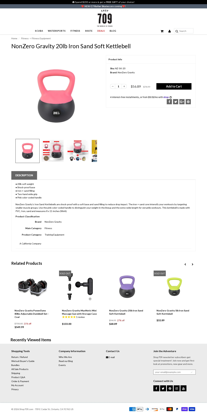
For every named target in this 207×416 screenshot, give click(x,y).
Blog (113, 31)
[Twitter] (163, 388)
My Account (17, 385)
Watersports (57, 31)
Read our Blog (66, 361)
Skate (89, 31)
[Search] (176, 31)
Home (14, 38)
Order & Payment (20, 381)
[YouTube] (183, 388)
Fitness (75, 31)
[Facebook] (156, 388)
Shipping (15, 373)
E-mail (111, 357)
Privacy (15, 389)
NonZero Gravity (126, 72)
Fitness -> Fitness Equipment (36, 38)
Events (62, 365)
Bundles (15, 365)
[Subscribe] (192, 372)
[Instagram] (177, 388)
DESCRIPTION (24, 175)
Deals (101, 31)
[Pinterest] (170, 388)
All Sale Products (19, 369)
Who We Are (65, 357)
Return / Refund (19, 357)
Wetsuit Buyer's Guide (22, 361)
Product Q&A (18, 377)
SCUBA (39, 31)
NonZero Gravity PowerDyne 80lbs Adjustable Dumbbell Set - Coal (32, 313)
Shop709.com (26, 409)
